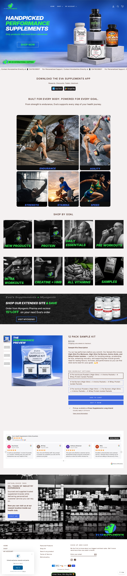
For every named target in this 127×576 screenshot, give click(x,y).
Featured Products (46, 545)
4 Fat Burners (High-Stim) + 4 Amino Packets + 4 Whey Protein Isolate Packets (95, 383)
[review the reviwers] (31, 446)
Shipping (71, 343)
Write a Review (114, 438)
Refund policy (45, 557)
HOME (52, 6)
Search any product (47, 551)
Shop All (43, 548)
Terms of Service (46, 554)
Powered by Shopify (63, 569)
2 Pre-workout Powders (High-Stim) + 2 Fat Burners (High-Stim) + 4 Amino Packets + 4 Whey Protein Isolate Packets (95, 390)
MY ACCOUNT (70, 6)
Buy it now (96, 402)
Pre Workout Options (79, 371)
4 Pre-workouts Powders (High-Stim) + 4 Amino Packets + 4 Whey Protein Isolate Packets (94, 376)
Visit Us (14, 516)
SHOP (59, 6)
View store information (80, 413)
